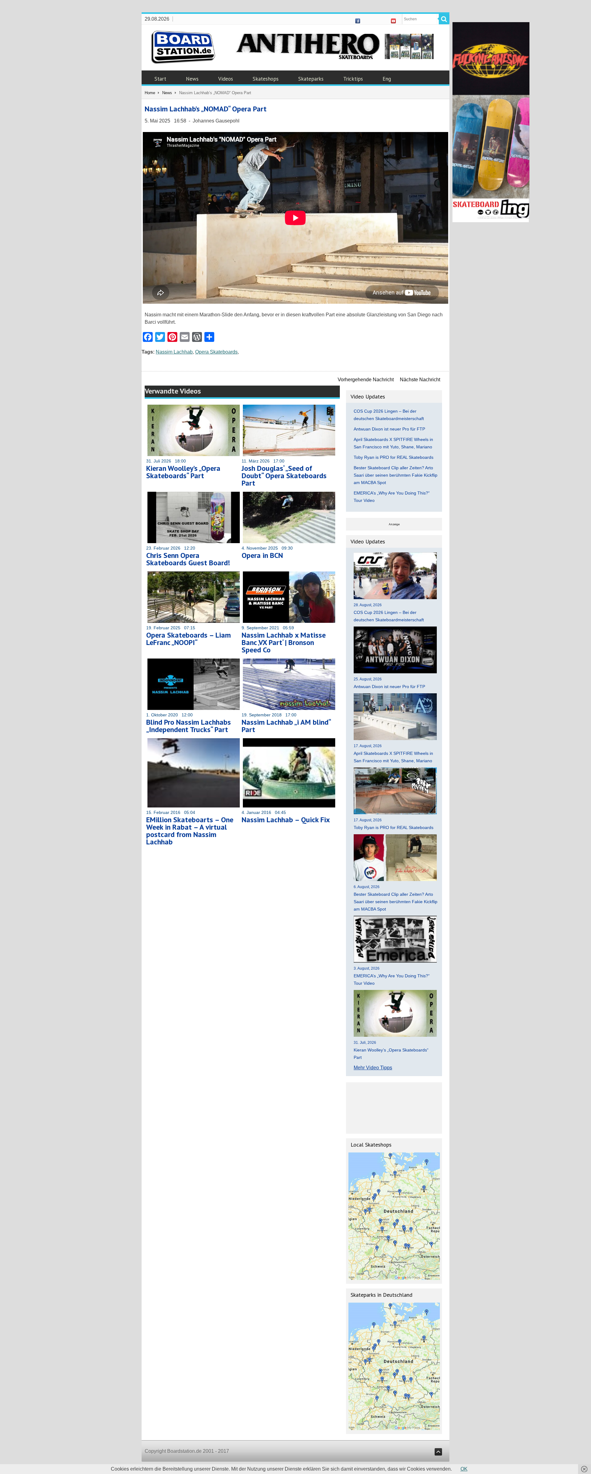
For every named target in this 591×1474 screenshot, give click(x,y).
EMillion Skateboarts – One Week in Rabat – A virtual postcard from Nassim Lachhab (189, 831)
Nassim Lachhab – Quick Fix (286, 819)
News (192, 78)
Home (150, 92)
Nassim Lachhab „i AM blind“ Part (286, 725)
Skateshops (266, 78)
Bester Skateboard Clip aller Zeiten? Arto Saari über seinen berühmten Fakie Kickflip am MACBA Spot (395, 475)
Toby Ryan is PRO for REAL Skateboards (393, 457)
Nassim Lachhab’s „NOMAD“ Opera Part (206, 109)
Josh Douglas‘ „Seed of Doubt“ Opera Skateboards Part (284, 475)
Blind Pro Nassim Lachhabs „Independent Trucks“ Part (188, 725)
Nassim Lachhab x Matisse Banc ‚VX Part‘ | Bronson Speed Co (284, 642)
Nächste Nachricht (420, 379)
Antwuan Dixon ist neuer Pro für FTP (389, 429)
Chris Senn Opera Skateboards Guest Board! (188, 559)
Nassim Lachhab (174, 351)
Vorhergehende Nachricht (366, 379)
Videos (225, 78)
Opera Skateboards (216, 351)
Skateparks (311, 78)
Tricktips (353, 78)
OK (464, 1469)
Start (160, 78)
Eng (387, 78)
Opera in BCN (262, 555)
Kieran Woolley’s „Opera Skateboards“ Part (183, 471)
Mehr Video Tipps (373, 1067)
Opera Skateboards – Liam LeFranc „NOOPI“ (188, 638)
